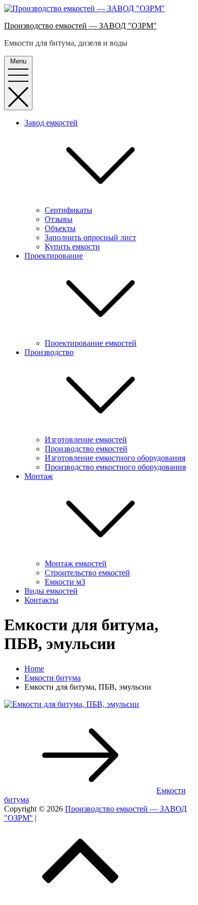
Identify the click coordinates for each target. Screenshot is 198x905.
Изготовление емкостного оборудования (115, 458)
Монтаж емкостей (76, 563)
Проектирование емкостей (91, 343)
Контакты (41, 600)
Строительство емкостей (87, 572)
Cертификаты (68, 210)
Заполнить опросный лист (90, 237)
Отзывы (59, 219)
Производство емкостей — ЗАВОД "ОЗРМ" (80, 25)
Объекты (60, 228)
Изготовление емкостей (86, 439)
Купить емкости (72, 246)
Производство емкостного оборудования (115, 467)
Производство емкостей (86, 448)
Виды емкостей (51, 591)
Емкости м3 (65, 581)
